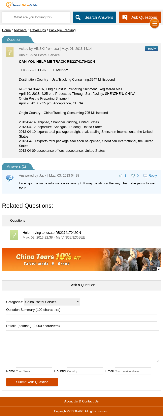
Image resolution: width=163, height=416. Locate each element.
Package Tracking (62, 30)
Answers (20, 30)
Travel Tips (38, 30)
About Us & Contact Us (81, 401)
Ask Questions (144, 17)
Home (6, 30)
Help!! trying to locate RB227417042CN (52, 233)
